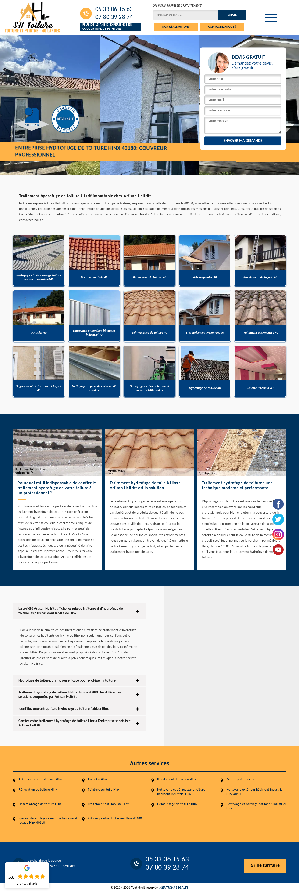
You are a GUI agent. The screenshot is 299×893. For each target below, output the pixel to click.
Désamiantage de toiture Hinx (40, 804)
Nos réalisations (176, 27)
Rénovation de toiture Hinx (38, 789)
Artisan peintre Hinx (240, 779)
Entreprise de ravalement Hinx (40, 779)
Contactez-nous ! (222, 27)
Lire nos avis (27, 883)
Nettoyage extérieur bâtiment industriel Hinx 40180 (255, 792)
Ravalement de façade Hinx (176, 779)
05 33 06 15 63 (114, 9)
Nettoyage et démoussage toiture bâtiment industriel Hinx (181, 792)
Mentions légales (174, 887)
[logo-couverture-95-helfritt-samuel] (33, 16)
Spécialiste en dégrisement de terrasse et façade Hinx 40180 (48, 820)
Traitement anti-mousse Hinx (108, 804)
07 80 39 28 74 (114, 17)
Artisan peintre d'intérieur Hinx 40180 (115, 818)
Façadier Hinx (97, 779)
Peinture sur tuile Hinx (104, 789)
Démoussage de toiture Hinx (177, 804)
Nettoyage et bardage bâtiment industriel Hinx (256, 806)
